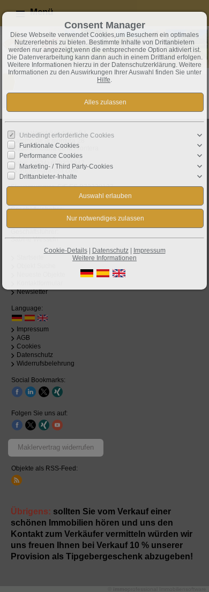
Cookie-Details (65, 250)
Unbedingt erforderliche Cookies (66, 135)
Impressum (149, 250)
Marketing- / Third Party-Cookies (66, 166)
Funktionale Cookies (49, 145)
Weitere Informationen (104, 258)
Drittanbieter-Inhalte (48, 176)
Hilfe (103, 80)
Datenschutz (110, 250)
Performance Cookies (51, 156)
